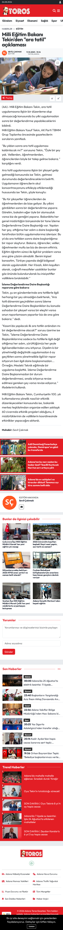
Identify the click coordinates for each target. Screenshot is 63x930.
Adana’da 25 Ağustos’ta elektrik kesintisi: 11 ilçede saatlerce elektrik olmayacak (41, 682)
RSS (8, 914)
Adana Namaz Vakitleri (17, 881)
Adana (28, 677)
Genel (27, 706)
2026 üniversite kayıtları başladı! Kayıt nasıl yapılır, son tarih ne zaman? (45, 544)
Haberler (7, 29)
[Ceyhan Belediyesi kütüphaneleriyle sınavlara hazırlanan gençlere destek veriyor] (47, 559)
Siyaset (20, 20)
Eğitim (19, 29)
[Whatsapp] (31, 863)
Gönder (9, 651)
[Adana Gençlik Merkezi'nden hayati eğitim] (47, 590)
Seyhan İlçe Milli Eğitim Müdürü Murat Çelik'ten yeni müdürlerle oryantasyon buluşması (16, 605)
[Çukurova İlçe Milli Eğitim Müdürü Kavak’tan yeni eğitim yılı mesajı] (16, 531)
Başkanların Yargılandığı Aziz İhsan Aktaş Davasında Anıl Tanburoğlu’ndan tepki (41, 697)
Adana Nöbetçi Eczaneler (18, 874)
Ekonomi (32, 20)
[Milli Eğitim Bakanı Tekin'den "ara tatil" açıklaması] (31, 76)
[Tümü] (59, 668)
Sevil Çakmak (26, 500)
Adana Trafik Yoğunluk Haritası (45, 883)
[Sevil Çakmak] (9, 502)
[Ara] (54, 10)
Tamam (31, 926)
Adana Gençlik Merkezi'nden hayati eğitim (46, 602)
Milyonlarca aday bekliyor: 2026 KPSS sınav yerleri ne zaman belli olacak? (15, 572)
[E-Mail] (21, 506)
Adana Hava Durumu (47, 874)
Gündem (7, 20)
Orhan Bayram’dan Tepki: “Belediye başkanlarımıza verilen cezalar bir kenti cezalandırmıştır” (42, 755)
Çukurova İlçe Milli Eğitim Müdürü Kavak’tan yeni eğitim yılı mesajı (14, 544)
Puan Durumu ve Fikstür (16, 891)
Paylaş (9, 97)
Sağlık (44, 20)
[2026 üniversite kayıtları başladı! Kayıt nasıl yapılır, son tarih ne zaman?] (47, 531)
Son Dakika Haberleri (15, 898)
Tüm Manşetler (43, 891)
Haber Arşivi (42, 898)
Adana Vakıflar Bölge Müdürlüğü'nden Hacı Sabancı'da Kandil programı (42, 711)
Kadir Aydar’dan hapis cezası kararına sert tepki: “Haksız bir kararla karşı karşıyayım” (39, 740)
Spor (54, 20)
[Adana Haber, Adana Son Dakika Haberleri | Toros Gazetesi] (16, 10)
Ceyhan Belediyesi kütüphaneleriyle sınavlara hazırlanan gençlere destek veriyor (46, 574)
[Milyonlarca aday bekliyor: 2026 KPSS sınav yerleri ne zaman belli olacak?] (16, 559)
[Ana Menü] (58, 10)
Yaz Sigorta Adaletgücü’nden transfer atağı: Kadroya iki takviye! (41, 726)
